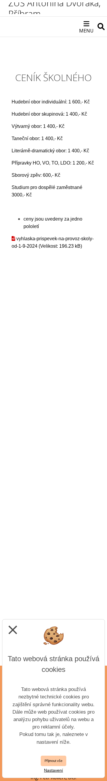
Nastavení (53, 770)
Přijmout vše (53, 761)
